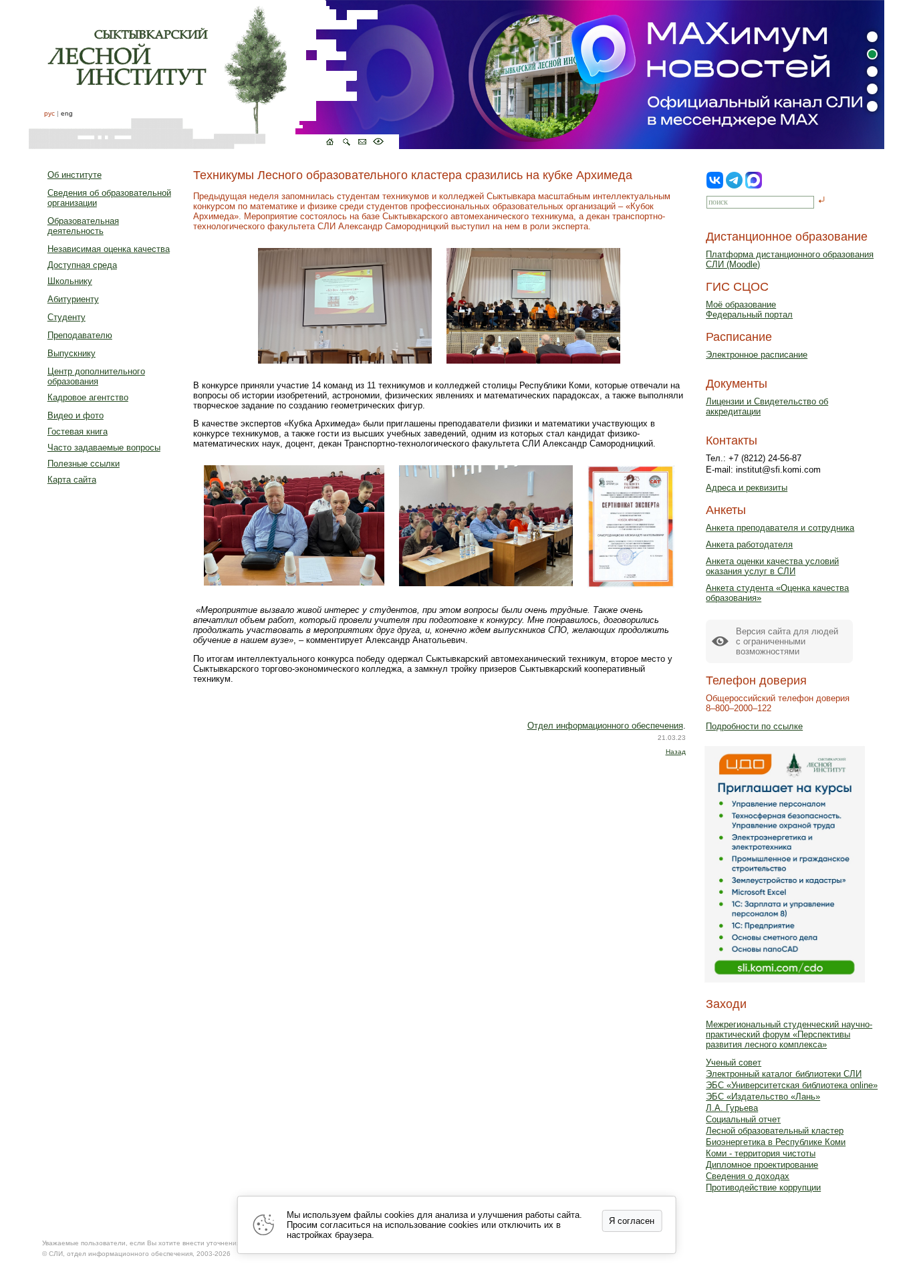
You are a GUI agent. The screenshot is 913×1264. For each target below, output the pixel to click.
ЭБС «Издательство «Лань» (763, 1097)
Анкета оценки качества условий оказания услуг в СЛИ (772, 566)
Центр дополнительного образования (96, 376)
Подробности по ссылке (754, 726)
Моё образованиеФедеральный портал (749, 309)
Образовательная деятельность (83, 226)
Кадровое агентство (87, 397)
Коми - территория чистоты (760, 1153)
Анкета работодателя (749, 544)
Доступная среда (82, 265)
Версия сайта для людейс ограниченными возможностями (787, 641)
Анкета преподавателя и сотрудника (780, 528)
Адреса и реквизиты (746, 488)
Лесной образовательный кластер (774, 1131)
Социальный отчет (743, 1119)
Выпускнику (71, 353)
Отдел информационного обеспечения (605, 726)
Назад (676, 751)
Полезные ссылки (83, 464)
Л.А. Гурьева (732, 1108)
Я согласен (631, 1221)
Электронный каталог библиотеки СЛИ (784, 1074)
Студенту (66, 317)
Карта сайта (71, 480)
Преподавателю (79, 335)
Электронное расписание (756, 355)
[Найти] (822, 201)
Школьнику (69, 281)
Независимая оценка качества (108, 249)
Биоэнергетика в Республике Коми (775, 1142)
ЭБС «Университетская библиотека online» (792, 1085)
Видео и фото (75, 415)
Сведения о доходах (747, 1176)
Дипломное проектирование (762, 1165)
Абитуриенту (73, 299)
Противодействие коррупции (763, 1187)
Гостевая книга (77, 431)
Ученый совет (733, 1062)
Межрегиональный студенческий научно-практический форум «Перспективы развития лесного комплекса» (789, 1034)
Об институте (74, 175)
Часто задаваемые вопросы (103, 448)
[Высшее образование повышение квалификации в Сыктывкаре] (214, 74)
